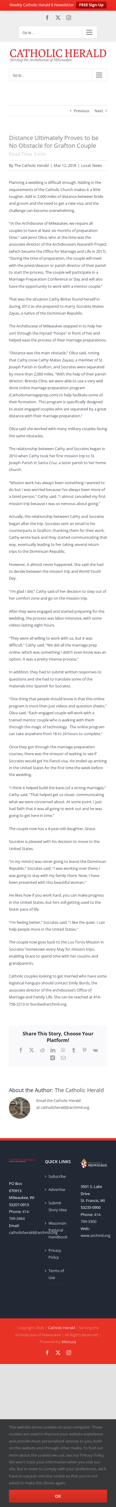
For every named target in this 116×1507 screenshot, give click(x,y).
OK (58, 1496)
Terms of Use (56, 1274)
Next (99, 110)
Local (85, 165)
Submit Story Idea (57, 1206)
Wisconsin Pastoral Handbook (58, 1230)
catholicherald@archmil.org (33, 1232)
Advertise (56, 1189)
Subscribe (57, 1176)
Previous (81, 110)
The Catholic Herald (31, 165)
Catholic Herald (61, 1327)
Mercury (69, 1341)
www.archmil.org (95, 1235)
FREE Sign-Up (91, 4)
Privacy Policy (54, 1254)
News (97, 165)
